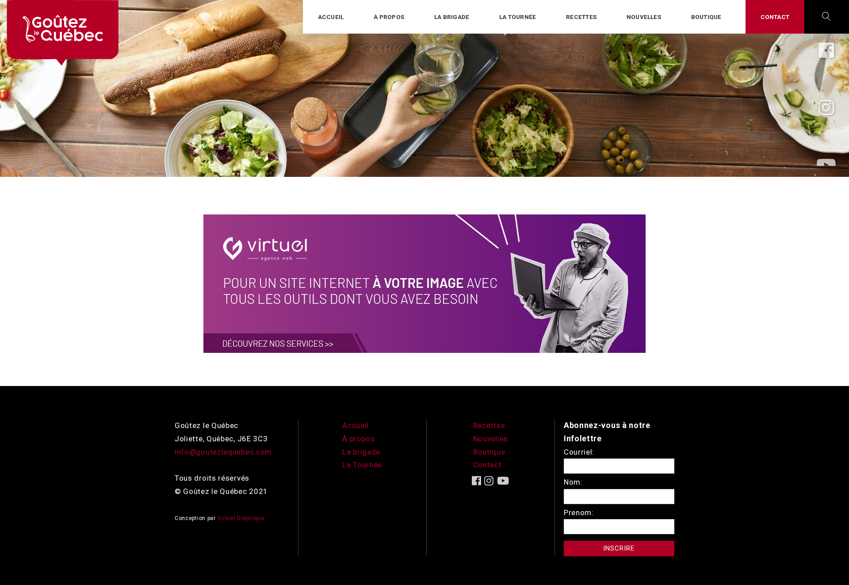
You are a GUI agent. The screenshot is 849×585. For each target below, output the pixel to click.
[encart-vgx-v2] (424, 283)
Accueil (331, 16)
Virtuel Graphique (241, 518)
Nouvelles (644, 16)
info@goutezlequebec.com (223, 451)
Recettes (581, 16)
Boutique (706, 16)
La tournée (517, 16)
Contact (775, 16)
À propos (389, 16)
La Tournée (362, 464)
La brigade (451, 16)
